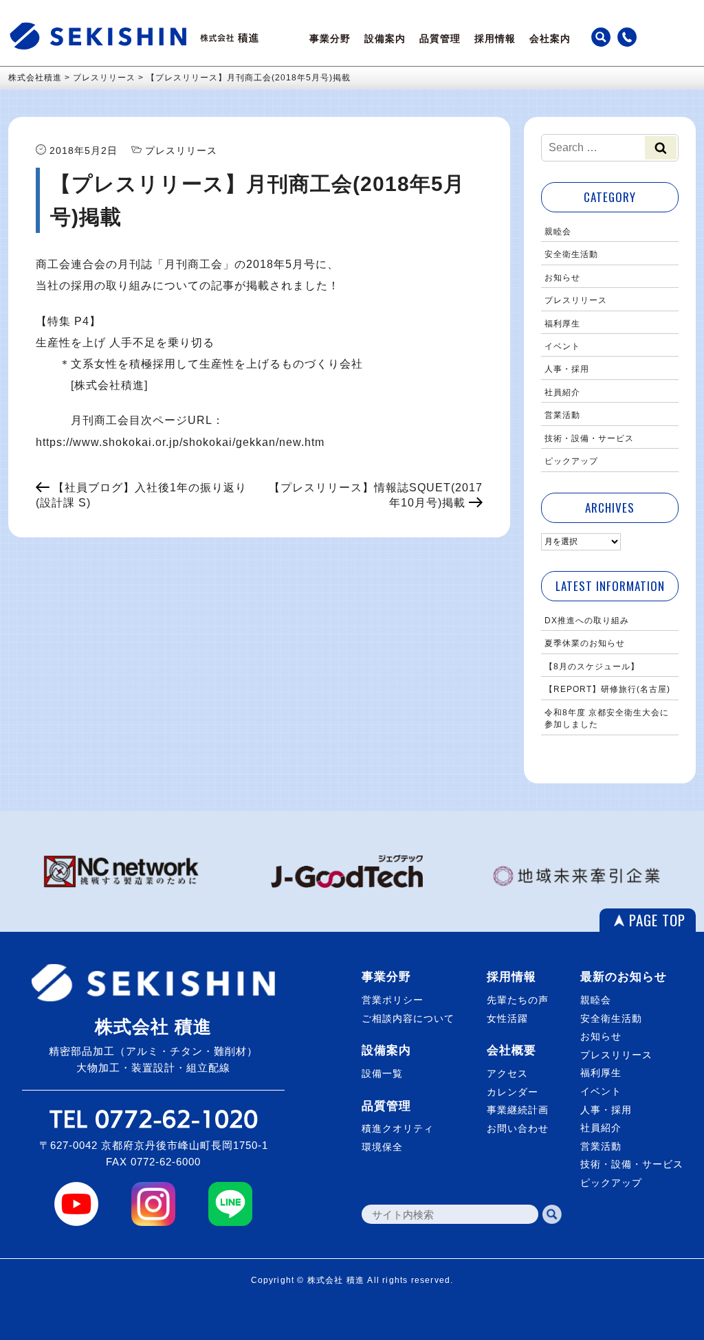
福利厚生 (562, 323)
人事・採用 (566, 369)
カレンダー (512, 1091)
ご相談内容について (408, 1018)
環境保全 (382, 1146)
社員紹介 (562, 392)
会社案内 (550, 38)
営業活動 (562, 415)
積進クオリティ (398, 1128)
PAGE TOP (657, 919)
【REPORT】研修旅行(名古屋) (607, 689)
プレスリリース (575, 300)
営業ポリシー (393, 999)
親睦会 (557, 231)
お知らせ (562, 277)
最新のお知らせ (623, 976)
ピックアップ (571, 461)
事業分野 (330, 38)
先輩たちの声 (518, 999)
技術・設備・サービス (589, 438)
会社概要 (511, 1050)
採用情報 (495, 38)
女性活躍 (507, 1018)
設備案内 (385, 38)
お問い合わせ (518, 1128)
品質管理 (440, 38)
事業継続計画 (518, 1109)
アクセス (507, 1073)
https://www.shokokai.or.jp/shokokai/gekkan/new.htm (180, 442)
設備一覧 (382, 1073)
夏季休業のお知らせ (584, 643)
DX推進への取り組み (586, 620)
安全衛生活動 (571, 254)
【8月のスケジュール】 (591, 666)
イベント (562, 346)
